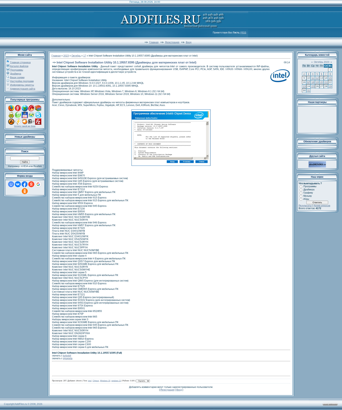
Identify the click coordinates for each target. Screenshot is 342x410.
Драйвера (15, 73)
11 (313, 78)
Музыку (307, 196)
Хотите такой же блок (24, 126)
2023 (66, 55)
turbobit (67, 355)
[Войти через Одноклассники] (25, 191)
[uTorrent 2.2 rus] (18, 117)
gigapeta (67, 358)
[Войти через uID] (11, 184)
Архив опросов (322, 205)
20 (321, 82)
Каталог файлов (19, 66)
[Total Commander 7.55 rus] (25, 117)
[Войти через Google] (38, 184)
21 (326, 82)
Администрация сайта (22, 88)
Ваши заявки (17, 77)
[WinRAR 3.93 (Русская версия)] (38, 110)
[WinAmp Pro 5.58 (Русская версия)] (18, 124)
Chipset (96, 381)
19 (317, 82)
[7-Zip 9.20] (31, 124)
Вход (188, 42)
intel (89, 381)
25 (313, 86)
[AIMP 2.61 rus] (11, 124)
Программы (16, 70)
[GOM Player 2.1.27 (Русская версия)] (25, 124)
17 (84, 55)
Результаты (305, 205)
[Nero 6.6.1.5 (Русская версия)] (31, 110)
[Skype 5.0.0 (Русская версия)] (38, 117)
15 (330, 78)
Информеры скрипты (22, 85)
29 (330, 86)
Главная (154, 42)
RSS (243, 32)
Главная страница (20, 62)
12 (317, 78)
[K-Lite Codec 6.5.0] (31, 117)
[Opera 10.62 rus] (18, 110)
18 (313, 82)
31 (308, 90)
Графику (308, 192)
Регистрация (172, 42)
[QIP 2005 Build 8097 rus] (11, 117)
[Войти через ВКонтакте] (18, 184)
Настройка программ (22, 81)
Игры (306, 199)
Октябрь (76, 55)
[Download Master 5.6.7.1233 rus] (25, 110)
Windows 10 (105, 381)
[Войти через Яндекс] (31, 184)
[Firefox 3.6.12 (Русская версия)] (11, 110)
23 (304, 86)
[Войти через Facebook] (25, 184)
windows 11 (116, 381)
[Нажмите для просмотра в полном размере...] (171, 165)
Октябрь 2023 (321, 62)
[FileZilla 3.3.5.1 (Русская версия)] (38, 124)
